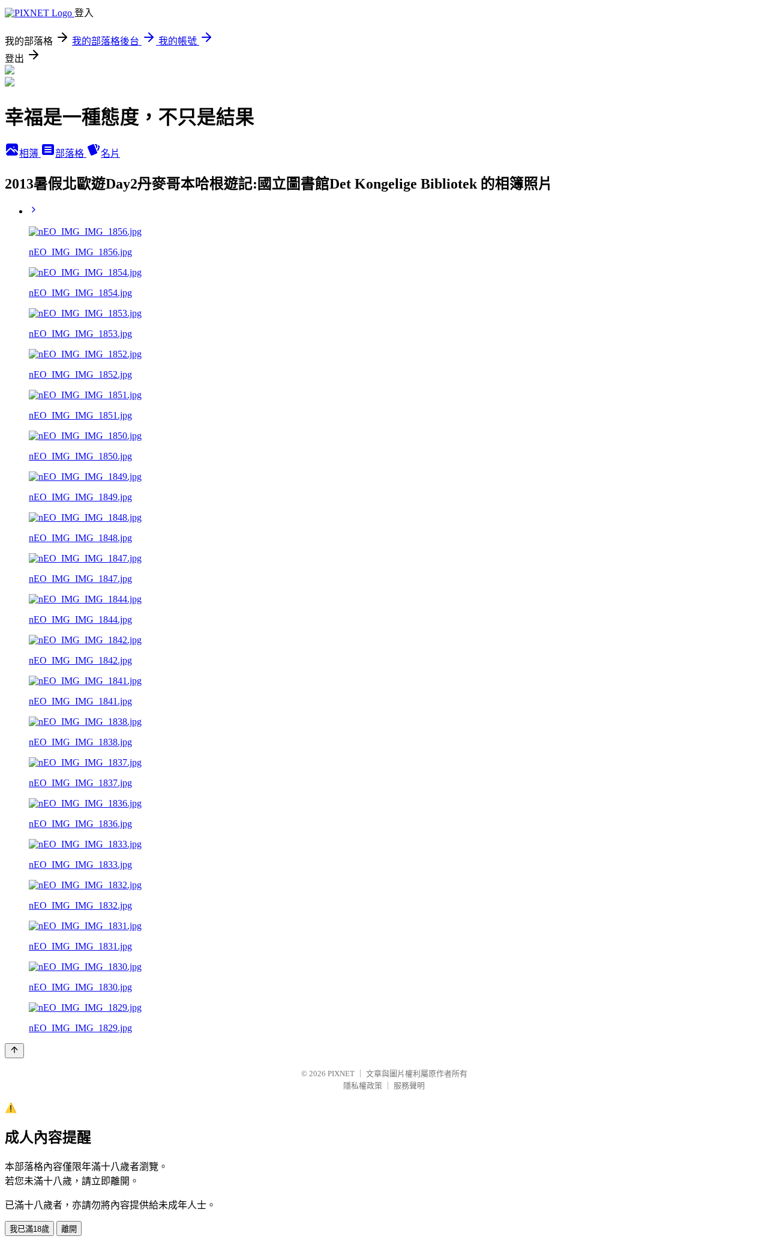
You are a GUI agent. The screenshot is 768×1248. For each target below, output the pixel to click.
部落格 (70, 153)
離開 (69, 1229)
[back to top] (14, 1050)
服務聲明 (409, 1085)
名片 (110, 153)
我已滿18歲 (29, 1229)
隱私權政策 (362, 1085)
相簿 (30, 153)
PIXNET (341, 1073)
